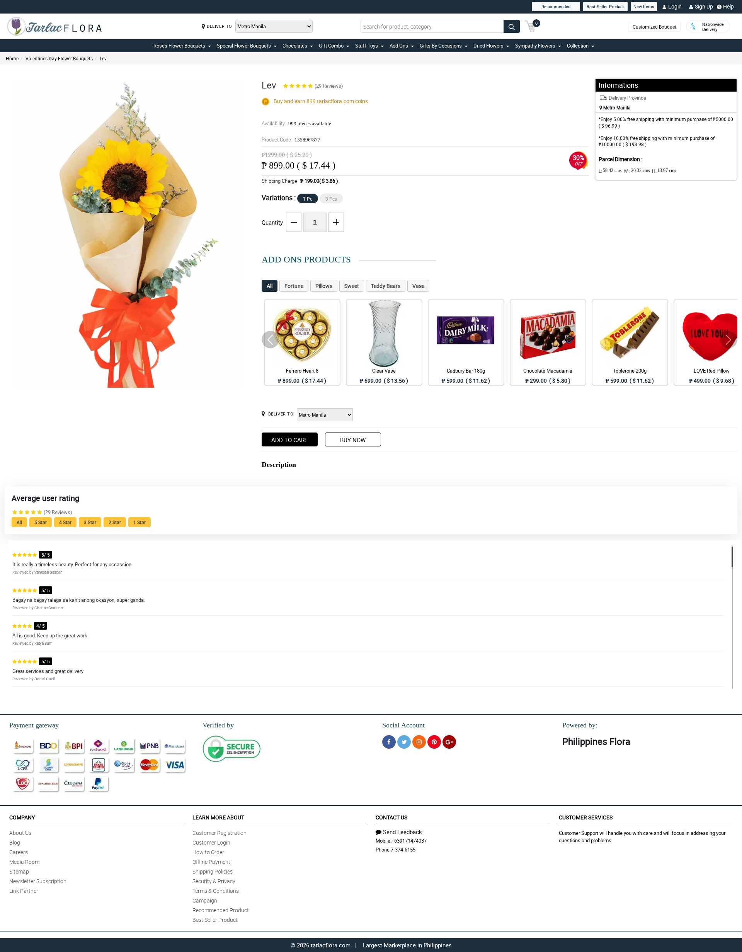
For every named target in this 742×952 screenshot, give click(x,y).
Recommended (555, 6)
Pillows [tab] (323, 286)
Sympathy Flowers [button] (535, 45)
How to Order (208, 852)
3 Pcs (331, 199)
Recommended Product (220, 910)
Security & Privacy (213, 881)
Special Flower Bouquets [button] (244, 45)
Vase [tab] (418, 286)
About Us (20, 832)
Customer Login (211, 842)
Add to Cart (289, 440)
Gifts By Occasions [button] (441, 45)
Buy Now (353, 440)
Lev (103, 58)
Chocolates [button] (295, 45)
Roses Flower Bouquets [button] (179, 45)
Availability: (296, 123)
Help (728, 6)
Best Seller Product (605, 6)
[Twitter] (404, 742)
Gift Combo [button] (331, 45)
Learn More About (218, 817)
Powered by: (579, 725)
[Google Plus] (449, 742)
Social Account (403, 725)
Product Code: (291, 139)
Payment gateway (34, 725)
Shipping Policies (212, 871)
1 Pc (307, 199)
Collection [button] (578, 45)
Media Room (24, 861)
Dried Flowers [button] (488, 45)
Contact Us (391, 817)
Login (675, 6)
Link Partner (23, 890)
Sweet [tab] (351, 286)
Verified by (218, 725)
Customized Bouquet (654, 27)
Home (12, 58)
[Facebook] (389, 742)
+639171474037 (409, 840)
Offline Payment (211, 861)
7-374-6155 (403, 849)
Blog (14, 842)
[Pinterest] (434, 742)
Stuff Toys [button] (366, 45)
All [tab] (269, 286)
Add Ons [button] (399, 45)
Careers (18, 852)
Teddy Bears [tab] (385, 286)
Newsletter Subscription (37, 881)
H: (664, 171)
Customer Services (586, 817)
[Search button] (512, 26)
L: (610, 171)
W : (637, 171)
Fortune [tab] (293, 286)
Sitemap (19, 871)
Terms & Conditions (215, 890)
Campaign (204, 900)
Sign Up (704, 6)
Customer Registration (219, 832)
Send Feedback (402, 832)
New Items (643, 6)
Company (22, 817)
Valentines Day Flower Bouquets (59, 58)
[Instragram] (419, 742)
